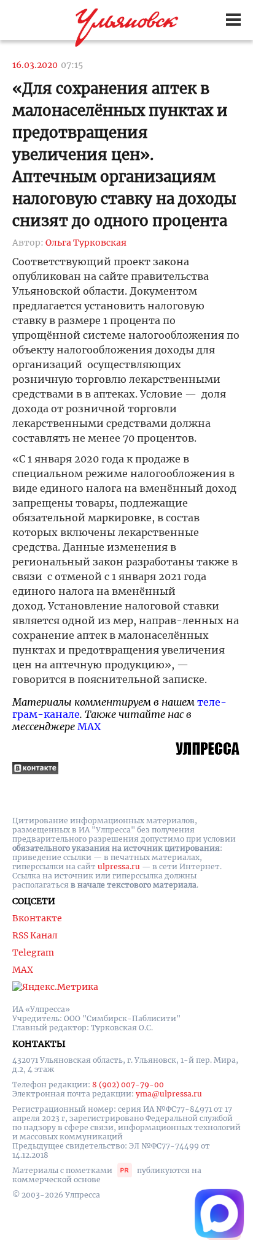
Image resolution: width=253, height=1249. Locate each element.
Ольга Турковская (85, 242)
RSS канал (35, 935)
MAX (89, 726)
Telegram (33, 952)
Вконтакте (37, 918)
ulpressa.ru (119, 866)
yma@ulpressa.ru (169, 1093)
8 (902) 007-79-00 (128, 1084)
